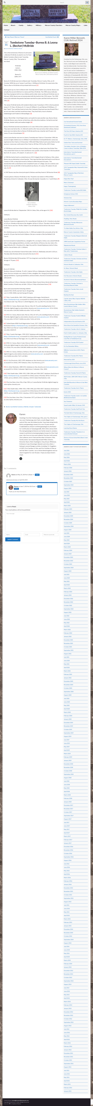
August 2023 (67, 571)
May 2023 (66, 581)
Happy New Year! (69, 178)
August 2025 (67, 488)
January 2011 (67, 1091)
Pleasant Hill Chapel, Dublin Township (74, 163)
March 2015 (67, 919)
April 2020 (67, 709)
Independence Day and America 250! (74, 321)
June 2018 (67, 784)
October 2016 (68, 853)
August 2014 (67, 943)
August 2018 (67, 777)
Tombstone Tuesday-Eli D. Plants (73, 355)
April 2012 (67, 1039)
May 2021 (66, 664)
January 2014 (67, 967)
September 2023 (68, 567)
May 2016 (66, 870)
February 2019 (68, 757)
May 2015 (66, 912)
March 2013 (67, 1001)
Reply (37, 474)
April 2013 (67, 998)
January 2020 (67, 719)
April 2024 (67, 543)
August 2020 (67, 695)
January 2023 (67, 595)
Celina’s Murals (68, 255)
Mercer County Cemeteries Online (74, 232)
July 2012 (66, 1029)
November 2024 (68, 519)
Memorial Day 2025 (69, 359)
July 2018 (66, 781)
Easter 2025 (67, 392)
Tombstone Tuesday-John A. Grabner (74, 329)
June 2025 (67, 495)
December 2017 (68, 805)
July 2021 (66, 657)
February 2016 (68, 881)
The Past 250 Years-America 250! (73, 131)
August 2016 (67, 860)
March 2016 (67, 877)
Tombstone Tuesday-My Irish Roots (74, 420)
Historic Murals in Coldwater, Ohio (73, 264)
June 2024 (67, 536)
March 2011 (67, 1084)
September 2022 (68, 609)
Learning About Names (70, 428)
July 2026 (66, 450)
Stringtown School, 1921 (71, 194)
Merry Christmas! (69, 182)
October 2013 (68, 977)
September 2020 (68, 691)
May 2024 (66, 540)
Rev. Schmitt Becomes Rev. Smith (73, 215)
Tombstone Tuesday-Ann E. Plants (74, 388)
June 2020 (67, 702)
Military (38, 25)
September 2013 (68, 981)
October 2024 (68, 523)
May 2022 (66, 622)
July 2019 (66, 740)
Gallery (29, 25)
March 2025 (67, 505)
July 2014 (66, 946)
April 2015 (67, 915)
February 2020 (68, 715)
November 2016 (68, 850)
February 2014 (68, 963)
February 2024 (68, 550)
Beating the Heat (69, 295)
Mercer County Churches (53, 25)
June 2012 (67, 1032)
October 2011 (68, 1060)
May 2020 (66, 705)
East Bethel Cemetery (17, 407)
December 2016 (68, 846)
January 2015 (67, 926)
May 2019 (66, 746)
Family (21, 25)
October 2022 (68, 605)
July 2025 (66, 492)
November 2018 (68, 767)
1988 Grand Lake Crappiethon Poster (74, 241)
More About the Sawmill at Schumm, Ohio (75, 325)
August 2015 (67, 901)
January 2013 (67, 1008)
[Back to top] (89, 1095)
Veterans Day (68, 198)
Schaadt (20, 48)
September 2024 (68, 526)
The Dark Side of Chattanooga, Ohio (74, 413)
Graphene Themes (16, 1103)
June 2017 (67, 826)
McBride (16, 48)
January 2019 (67, 760)
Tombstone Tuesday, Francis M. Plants (75, 373)
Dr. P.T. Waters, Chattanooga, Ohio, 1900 (75, 138)
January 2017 (67, 843)
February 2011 (68, 1087)
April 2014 (67, 957)
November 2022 (68, 602)
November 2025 (68, 478)
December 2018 (68, 764)
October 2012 (68, 1019)
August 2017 (67, 819)
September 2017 (68, 815)
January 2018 (67, 802)
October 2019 (68, 729)
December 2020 (68, 681)
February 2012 (68, 1046)
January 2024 (67, 554)
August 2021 (67, 653)
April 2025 (67, 502)
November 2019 (68, 726)
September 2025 (68, 485)
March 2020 (67, 712)
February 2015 (68, 922)
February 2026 (68, 467)
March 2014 (67, 960)
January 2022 (67, 636)
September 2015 (68, 898)
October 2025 (68, 481)
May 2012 (66, 1036)
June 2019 (67, 743)
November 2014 (68, 932)
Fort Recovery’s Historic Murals (73, 276)
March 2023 (67, 588)
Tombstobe (37, 407)
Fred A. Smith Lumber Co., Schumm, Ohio (75, 333)
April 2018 (67, 791)
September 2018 (68, 774)
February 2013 (68, 1005)
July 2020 (66, 698)
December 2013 (68, 970)
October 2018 (68, 771)
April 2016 (67, 874)
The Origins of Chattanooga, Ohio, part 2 (75, 416)
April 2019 (67, 750)
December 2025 (68, 474)
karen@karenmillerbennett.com (20, 1100)
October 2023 (68, 564)
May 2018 (66, 788)
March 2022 (67, 629)
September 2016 (68, 857)
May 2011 (66, 1077)
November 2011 (68, 1056)
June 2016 (67, 867)
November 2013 (68, 974)
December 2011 (68, 1053)
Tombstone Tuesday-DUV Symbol (73, 342)
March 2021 (67, 671)
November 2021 (68, 643)
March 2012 (67, 1043)
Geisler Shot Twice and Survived (73, 142)
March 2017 (67, 836)
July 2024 (66, 533)
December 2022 (68, 598)
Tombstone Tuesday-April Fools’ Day (74, 409)
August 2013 (67, 984)
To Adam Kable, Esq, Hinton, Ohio (73, 228)
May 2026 (66, 457)
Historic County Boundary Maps (73, 201)
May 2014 (66, 953)
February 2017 (68, 839)
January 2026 (67, 471)
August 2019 (67, 736)
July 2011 (66, 1070)
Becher (11, 48)
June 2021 (67, 660)
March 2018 (67, 795)
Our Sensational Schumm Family (73, 121)
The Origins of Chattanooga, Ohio (73, 424)
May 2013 (66, 994)
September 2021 (68, 650)
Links (85, 25)
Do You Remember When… (71, 346)
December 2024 (68, 516)
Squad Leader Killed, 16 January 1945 (74, 405)
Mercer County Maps (73, 25)
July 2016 (66, 864)
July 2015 (66, 905)
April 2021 (67, 667)
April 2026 (67, 461)
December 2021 (68, 640)
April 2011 (67, 1081)
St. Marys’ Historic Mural (71, 268)
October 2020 (68, 688)
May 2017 (66, 829)
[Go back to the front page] (46, 14)
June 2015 (67, 908)
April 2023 (67, 585)
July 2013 (66, 988)
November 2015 (68, 891)
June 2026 (67, 454)
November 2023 (68, 560)
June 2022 (67, 619)
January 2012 (67, 1050)
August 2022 (67, 612)
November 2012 (68, 1015)
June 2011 (67, 1074)
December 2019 (68, 722)
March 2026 (67, 464)
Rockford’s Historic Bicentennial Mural (75, 279)
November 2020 (68, 684)
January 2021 (67, 678)
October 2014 (68, 936)
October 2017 (68, 812)
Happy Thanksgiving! (70, 186)
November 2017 (68, 808)
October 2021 (68, 647)
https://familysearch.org (11, 299)
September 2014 (68, 939)
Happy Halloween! (69, 205)
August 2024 (67, 529)
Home (6, 25)
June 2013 (67, 991)
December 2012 (68, 1012)
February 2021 (68, 674)
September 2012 (68, 1022)
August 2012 (67, 1025)
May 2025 (66, 498)
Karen (6, 48)
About (13, 25)
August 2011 (67, 1067)
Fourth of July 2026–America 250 (73, 135)
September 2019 (68, 733)
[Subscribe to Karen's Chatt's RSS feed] (5, 2)
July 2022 (66, 616)
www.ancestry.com (43, 308)
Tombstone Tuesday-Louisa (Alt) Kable (75, 190)
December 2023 (68, 557)
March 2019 (67, 753)
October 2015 (68, 895)
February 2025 (68, 509)
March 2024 (67, 547)
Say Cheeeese (68, 401)
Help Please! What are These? (15, 37)
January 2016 (67, 884)
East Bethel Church (51, 37)
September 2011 (68, 1063)
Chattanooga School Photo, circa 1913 (75, 363)
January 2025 (67, 512)
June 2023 (67, 578)
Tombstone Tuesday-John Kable (73, 272)
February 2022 (68, 633)
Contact (6, 30)
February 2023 (68, 591)
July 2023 (66, 574)
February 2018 (68, 798)
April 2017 (67, 833)
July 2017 (66, 822)
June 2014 (67, 950)
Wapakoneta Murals (69, 245)
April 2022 (67, 626)
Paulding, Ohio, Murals (70, 218)
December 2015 (68, 888)
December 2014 (68, 929)
